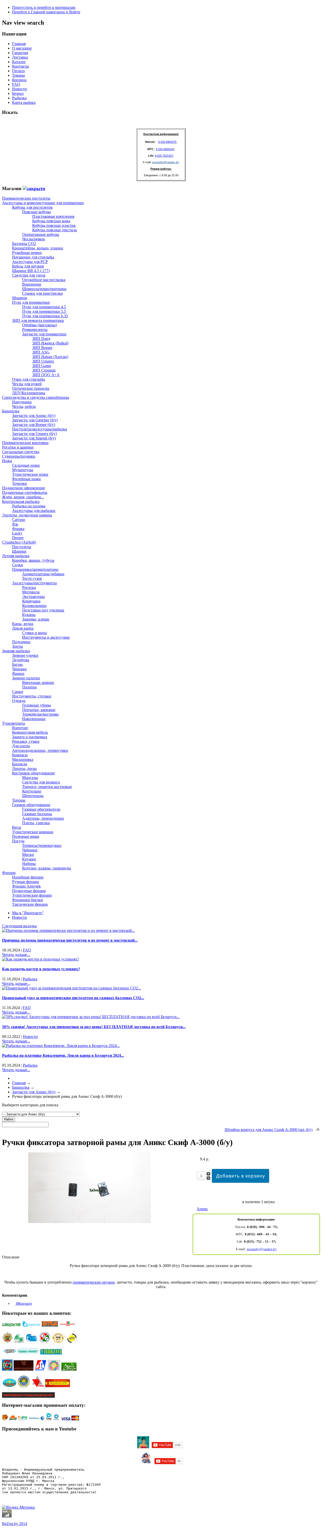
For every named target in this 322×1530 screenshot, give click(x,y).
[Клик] (34, 188)
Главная (19, 43)
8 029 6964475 (167, 141)
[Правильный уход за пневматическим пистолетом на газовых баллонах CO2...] (71, 988)
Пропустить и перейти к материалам (43, 7)
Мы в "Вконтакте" (28, 913)
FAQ (16, 84)
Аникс (202, 1209)
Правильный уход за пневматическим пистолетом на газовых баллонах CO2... (73, 998)
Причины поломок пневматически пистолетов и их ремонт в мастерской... (70, 940)
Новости (19, 89)
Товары (18, 75)
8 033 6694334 (165, 149)
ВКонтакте (23, 1303)
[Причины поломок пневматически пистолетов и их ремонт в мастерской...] (68, 930)
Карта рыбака (23, 102)
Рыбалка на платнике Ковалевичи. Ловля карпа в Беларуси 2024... (63, 1055)
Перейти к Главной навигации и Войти (46, 12)
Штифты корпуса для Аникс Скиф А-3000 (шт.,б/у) (268, 1129)
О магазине (22, 48)
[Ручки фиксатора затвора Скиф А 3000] (89, 1221)
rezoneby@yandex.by (165, 162)
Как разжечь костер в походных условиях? (41, 969)
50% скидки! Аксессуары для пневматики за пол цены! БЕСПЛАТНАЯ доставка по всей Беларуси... (94, 1027)
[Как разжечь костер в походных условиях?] (40, 959)
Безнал (18, 93)
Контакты (20, 66)
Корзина (19, 80)
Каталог (19, 62)
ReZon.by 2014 (14, 1523)
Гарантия (20, 53)
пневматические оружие (94, 1282)
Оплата (18, 71)
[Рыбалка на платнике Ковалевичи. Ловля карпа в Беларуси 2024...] (61, 1045)
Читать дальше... (16, 954)
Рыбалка (19, 98)
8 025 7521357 (164, 155)
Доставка (20, 57)
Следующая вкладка (19, 926)
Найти (8, 1119)
